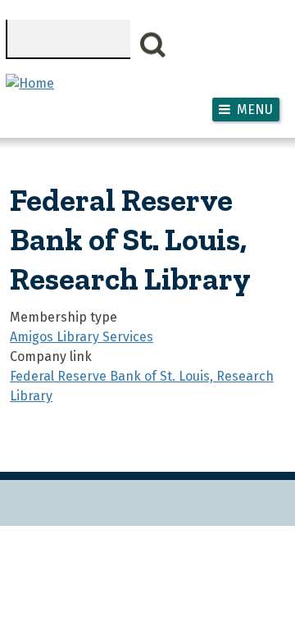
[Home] (30, 83)
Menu (255, 109)
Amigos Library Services (81, 337)
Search (153, 45)
